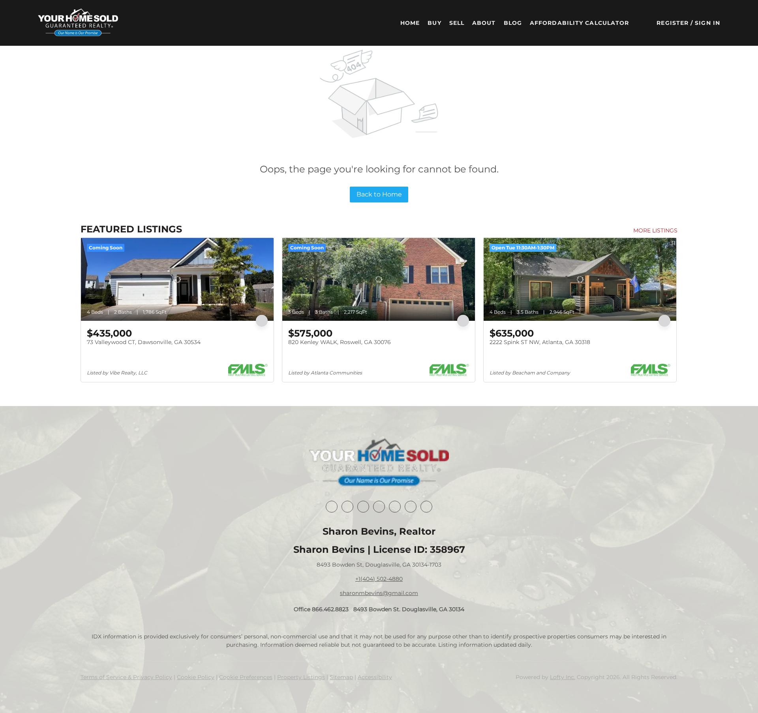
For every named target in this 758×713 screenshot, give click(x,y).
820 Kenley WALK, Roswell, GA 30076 (339, 342)
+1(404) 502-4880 (379, 578)
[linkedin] (347, 507)
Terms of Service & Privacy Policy (126, 677)
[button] (78, 23)
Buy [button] (434, 22)
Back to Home (379, 194)
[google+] (426, 507)
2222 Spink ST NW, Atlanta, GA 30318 (540, 342)
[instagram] (395, 507)
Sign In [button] (707, 22)
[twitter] (363, 507)
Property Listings (301, 677)
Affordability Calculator (579, 22)
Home (410, 22)
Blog (513, 22)
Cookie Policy (195, 677)
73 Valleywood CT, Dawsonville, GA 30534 (144, 342)
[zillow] (379, 507)
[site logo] (378, 463)
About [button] (484, 22)
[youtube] (411, 507)
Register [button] (673, 22)
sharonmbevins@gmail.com (379, 593)
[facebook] (332, 507)
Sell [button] (456, 22)
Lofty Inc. (562, 677)
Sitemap (341, 677)
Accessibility (375, 677)
